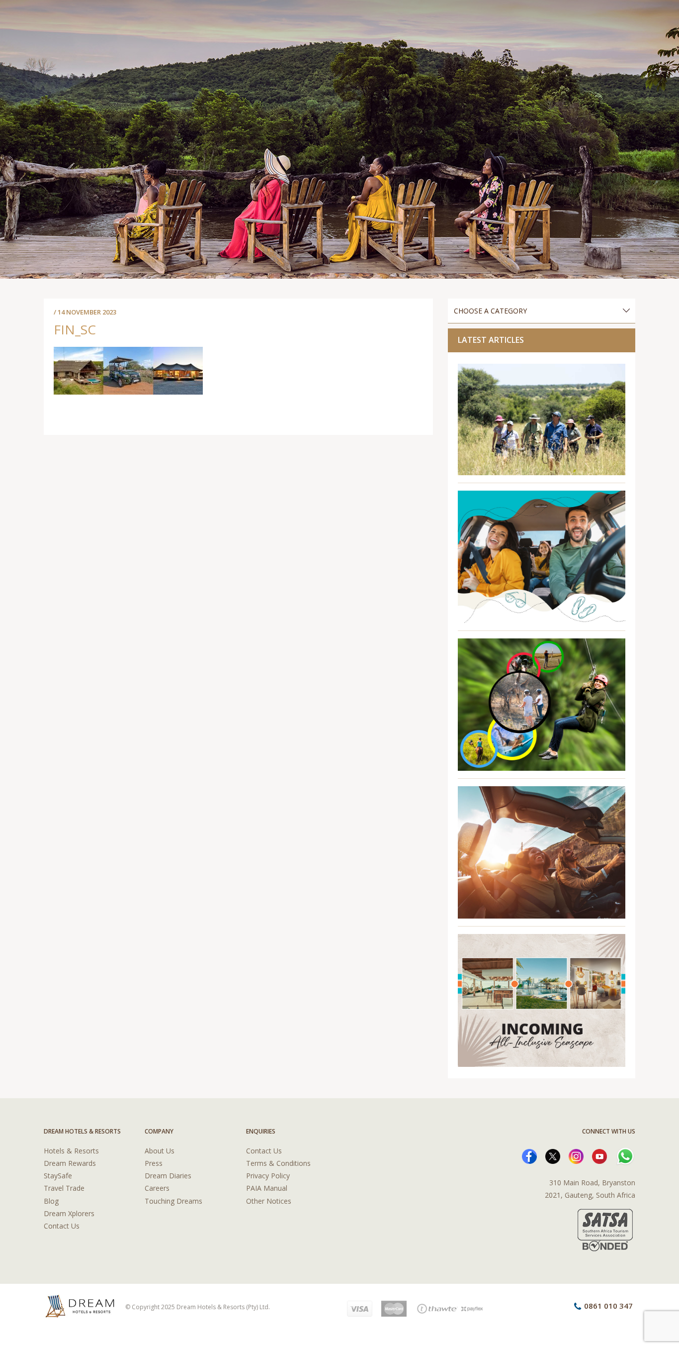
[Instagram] (576, 1155)
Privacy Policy (268, 1175)
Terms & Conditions (278, 1163)
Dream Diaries (168, 1175)
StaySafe (58, 1175)
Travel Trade (64, 1188)
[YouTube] (599, 1155)
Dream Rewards (70, 1163)
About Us (159, 1150)
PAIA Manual (266, 1188)
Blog (51, 1201)
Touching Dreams (173, 1201)
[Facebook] (529, 1155)
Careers (157, 1188)
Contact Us (62, 1226)
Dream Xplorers (69, 1213)
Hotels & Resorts (71, 1150)
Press (154, 1163)
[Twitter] (552, 1155)
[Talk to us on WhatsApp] (625, 1155)
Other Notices (268, 1201)
